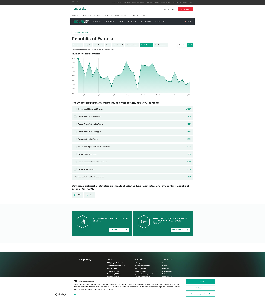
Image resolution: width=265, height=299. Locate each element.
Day (180, 45)
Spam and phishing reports (144, 274)
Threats (109, 259)
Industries (86, 15)
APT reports (139, 263)
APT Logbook (167, 271)
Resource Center (121, 15)
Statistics (132, 21)
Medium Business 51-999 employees (160, 2)
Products (97, 15)
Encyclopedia (145, 21)
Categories (138, 259)
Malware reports (140, 271)
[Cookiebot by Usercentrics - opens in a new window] (61, 295)
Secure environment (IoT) (116, 265)
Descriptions (160, 21)
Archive (165, 263)
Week (184, 45)
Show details (79, 295)
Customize (199, 288)
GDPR (145, 15)
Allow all (200, 282)
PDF (79, 195)
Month (190, 45)
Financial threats (113, 271)
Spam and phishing (113, 274)
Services (107, 15)
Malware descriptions (142, 265)
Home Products (116, 2)
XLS (91, 195)
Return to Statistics (81, 32)
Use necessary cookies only (200, 294)
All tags (164, 265)
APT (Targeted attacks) (115, 263)
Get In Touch (185, 9)
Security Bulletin (140, 268)
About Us (135, 15)
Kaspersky (79, 8)
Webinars (165, 268)
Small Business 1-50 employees (135, 2)
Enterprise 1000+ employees (183, 2)
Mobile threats (112, 268)
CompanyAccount (170, 9)
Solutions (75, 15)
